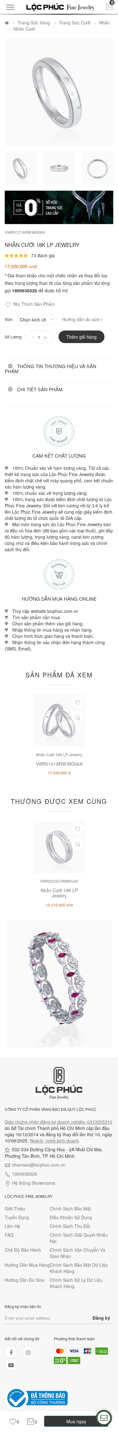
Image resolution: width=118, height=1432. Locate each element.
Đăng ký (101, 1318)
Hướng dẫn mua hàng (27, 1265)
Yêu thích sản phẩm (34, 304)
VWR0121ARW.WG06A (25, 232)
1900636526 (24, 1174)
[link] (14, 1421)
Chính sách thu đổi (70, 1226)
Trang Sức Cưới (74, 22)
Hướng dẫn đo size (24, 1280)
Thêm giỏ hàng (81, 337)
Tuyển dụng (17, 1217)
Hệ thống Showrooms (33, 1183)
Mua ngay (76, 1421)
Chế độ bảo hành (23, 1250)
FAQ (9, 1235)
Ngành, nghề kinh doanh (54, 1140)
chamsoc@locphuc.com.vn (38, 1165)
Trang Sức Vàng (34, 22)
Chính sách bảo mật (70, 1208)
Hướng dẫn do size (81, 319)
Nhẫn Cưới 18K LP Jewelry (59, 754)
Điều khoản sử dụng (71, 1217)
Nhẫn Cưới (24, 29)
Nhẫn (104, 22)
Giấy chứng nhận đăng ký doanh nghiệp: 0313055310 (58, 1122)
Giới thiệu (15, 1208)
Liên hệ (12, 1226)
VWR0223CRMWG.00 (59, 881)
